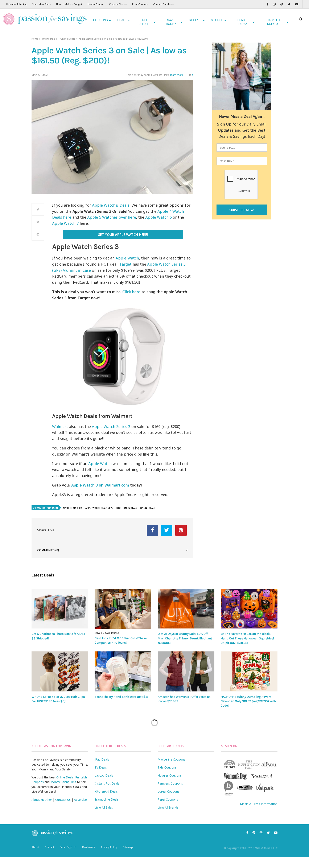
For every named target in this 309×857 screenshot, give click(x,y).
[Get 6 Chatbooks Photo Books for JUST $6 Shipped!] (60, 608)
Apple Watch (127, 258)
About (35, 847)
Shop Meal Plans (41, 4)
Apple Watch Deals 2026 (99, 508)
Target (125, 264)
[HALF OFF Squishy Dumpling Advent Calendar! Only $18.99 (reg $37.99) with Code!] (249, 671)
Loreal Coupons (168, 791)
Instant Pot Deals (107, 783)
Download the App (16, 4)
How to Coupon (95, 4)
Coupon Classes (118, 4)
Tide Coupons (167, 767)
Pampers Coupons (170, 783)
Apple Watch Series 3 (111, 426)
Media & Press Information (258, 804)
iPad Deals (102, 759)
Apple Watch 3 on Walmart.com (100, 485)
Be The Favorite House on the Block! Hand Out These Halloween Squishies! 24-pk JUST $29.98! (247, 638)
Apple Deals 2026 (72, 508)
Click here (131, 291)
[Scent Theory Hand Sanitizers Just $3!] (123, 671)
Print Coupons (140, 4)
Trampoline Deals (107, 799)
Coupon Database (163, 4)
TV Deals (101, 767)
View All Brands (168, 807)
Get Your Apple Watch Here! (123, 234)
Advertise (80, 800)
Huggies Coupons (170, 775)
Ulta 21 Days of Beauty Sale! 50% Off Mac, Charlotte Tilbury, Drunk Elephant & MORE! (185, 638)
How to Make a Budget (69, 4)
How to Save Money (107, 633)
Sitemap (128, 847)
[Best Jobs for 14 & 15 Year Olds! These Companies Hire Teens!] (123, 609)
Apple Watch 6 (158, 217)
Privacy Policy (109, 847)
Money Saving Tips (63, 782)
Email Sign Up (68, 847)
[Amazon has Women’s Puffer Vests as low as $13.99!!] (186, 671)
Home (35, 38)
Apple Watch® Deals (110, 205)
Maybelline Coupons (171, 759)
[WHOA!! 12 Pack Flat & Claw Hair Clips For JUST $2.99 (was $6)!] (60, 671)
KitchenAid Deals (106, 791)
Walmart (60, 426)
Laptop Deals (104, 775)
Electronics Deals (126, 508)
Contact (49, 847)
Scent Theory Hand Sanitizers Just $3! (121, 697)
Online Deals (49, 38)
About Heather (42, 800)
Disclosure (88, 847)
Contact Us (63, 800)
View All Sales (104, 807)
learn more (177, 75)
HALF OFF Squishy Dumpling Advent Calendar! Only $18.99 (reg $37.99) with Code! (248, 701)
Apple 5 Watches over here (111, 217)
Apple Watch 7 (65, 223)
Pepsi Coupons (168, 799)
